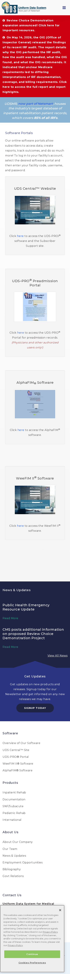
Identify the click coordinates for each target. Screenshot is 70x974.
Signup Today (35, 708)
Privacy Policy (50, 932)
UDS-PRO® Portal (16, 756)
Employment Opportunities (22, 862)
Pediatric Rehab (14, 813)
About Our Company (18, 842)
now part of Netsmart (35, 104)
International (12, 819)
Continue (32, 954)
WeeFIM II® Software (18, 763)
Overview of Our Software (21, 743)
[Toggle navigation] (64, 8)
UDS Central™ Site (16, 750)
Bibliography (12, 869)
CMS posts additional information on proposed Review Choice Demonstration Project (33, 633)
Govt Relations (13, 876)
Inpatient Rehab (14, 792)
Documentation (14, 799)
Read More (10, 618)
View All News (58, 655)
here (20, 236)
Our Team (10, 849)
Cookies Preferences (32, 962)
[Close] (60, 910)
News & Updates (14, 855)
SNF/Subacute (13, 806)
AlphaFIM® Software (17, 770)
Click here (46, 25)
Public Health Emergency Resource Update (26, 607)
